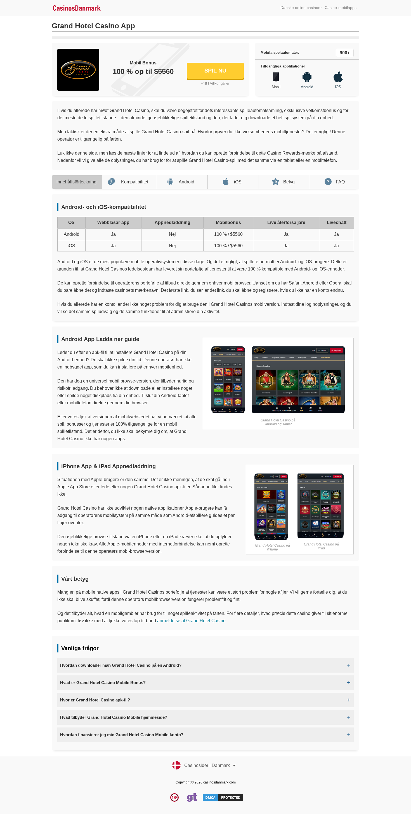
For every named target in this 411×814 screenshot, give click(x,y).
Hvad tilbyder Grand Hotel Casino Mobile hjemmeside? (113, 717)
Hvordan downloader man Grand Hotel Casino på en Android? (120, 665)
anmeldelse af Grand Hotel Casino (191, 620)
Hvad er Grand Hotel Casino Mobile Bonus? (103, 682)
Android (186, 181)
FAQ (340, 181)
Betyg (289, 181)
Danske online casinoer (301, 7)
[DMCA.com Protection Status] (223, 801)
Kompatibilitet (134, 181)
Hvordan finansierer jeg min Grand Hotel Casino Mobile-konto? (121, 734)
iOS (238, 181)
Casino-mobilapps (340, 7)
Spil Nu (215, 70)
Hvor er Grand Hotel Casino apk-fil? (95, 700)
